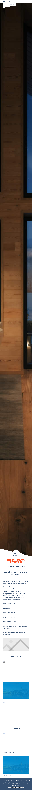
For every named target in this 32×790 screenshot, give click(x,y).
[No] (30, 784)
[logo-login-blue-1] (16, 703)
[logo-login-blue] (16, 662)
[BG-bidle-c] (16, 699)
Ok (9, 787)
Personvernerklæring (17, 787)
